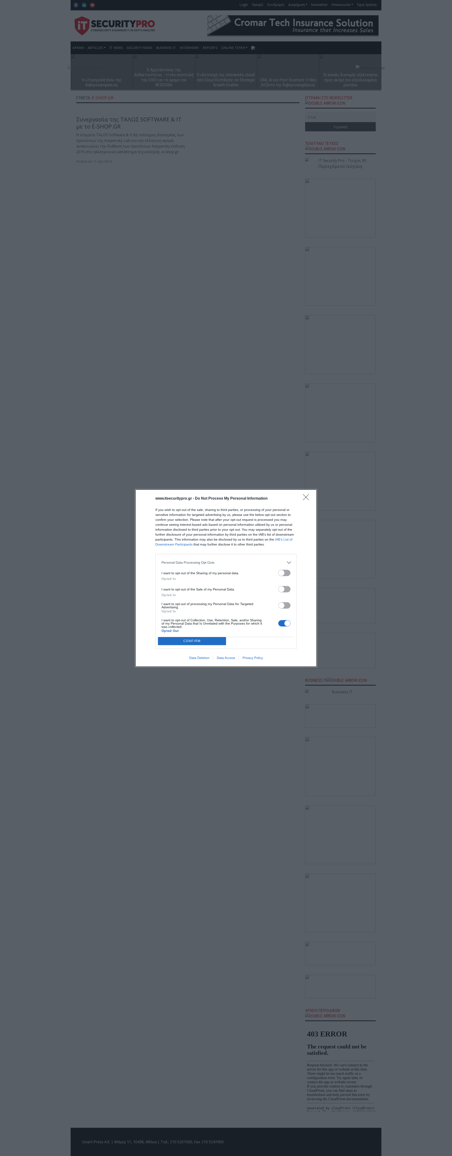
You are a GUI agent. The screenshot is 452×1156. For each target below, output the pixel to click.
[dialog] (226, 578)
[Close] (307, 498)
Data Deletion (199, 658)
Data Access (226, 658)
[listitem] (226, 562)
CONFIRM (192, 641)
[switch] (284, 573)
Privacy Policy (252, 658)
